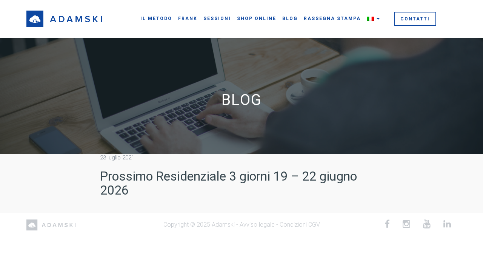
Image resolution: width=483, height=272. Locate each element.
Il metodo (156, 18)
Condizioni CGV (300, 224)
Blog (290, 18)
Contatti (415, 19)
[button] (373, 19)
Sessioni (217, 18)
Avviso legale (257, 224)
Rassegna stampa (332, 18)
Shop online (256, 18)
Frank (187, 18)
